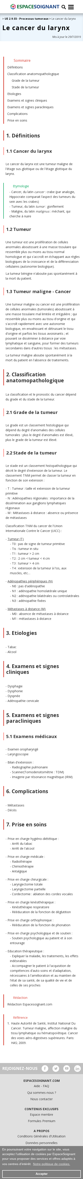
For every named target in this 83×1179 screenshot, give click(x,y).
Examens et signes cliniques (27, 100)
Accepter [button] (42, 1173)
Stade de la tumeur (25, 87)
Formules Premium (41, 1121)
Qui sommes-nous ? (41, 1092)
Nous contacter (41, 1099)
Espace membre (41, 1114)
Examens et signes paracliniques (30, 107)
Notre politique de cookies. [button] (51, 1164)
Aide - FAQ (41, 1086)
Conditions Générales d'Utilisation (41, 1136)
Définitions (15, 67)
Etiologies (14, 94)
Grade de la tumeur (25, 80)
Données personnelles (41, 1143)
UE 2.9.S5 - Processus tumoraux (26, 19)
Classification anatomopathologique (33, 74)
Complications (17, 114)
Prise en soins (17, 120)
